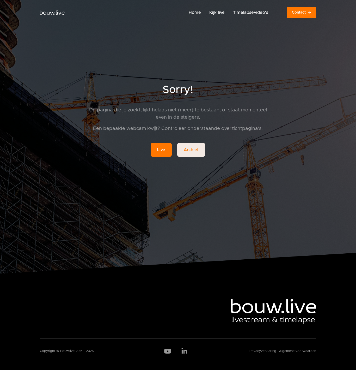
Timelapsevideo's (250, 12)
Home (195, 12)
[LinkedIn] (184, 351)
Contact (301, 12)
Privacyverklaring (262, 351)
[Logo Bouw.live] (52, 13)
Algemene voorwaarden (297, 351)
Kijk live (217, 12)
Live (161, 150)
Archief (191, 150)
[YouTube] (167, 351)
